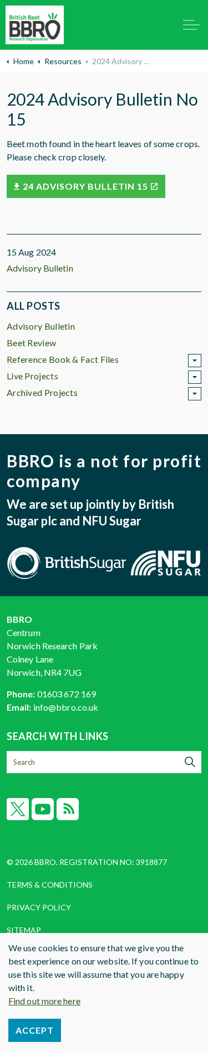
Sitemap (24, 930)
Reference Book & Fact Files (63, 359)
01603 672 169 (66, 694)
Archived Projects (42, 392)
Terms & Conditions (50, 884)
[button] (190, 762)
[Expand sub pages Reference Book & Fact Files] (194, 360)
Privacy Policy (39, 907)
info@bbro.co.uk (66, 707)
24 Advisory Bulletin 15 (85, 186)
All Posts (33, 306)
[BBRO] (35, 25)
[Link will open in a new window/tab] (18, 809)
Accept (35, 1030)
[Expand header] (191, 25)
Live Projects (32, 376)
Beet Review (31, 342)
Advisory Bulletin (40, 268)
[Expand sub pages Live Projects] (194, 377)
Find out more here (44, 1000)
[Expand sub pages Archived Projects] (194, 393)
